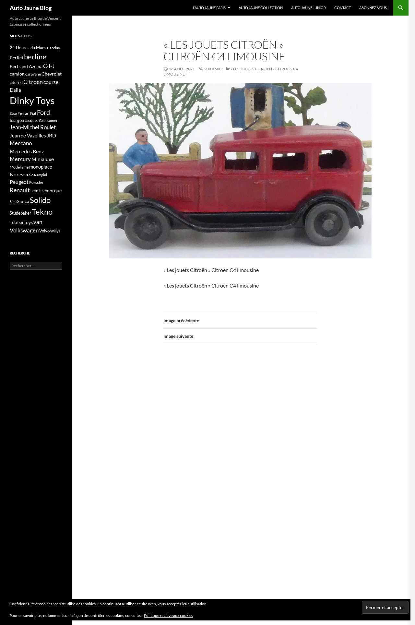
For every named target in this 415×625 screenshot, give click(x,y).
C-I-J (49, 66)
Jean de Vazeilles (28, 135)
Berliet (16, 57)
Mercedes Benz (27, 151)
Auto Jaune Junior (308, 8)
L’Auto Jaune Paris (209, 8)
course (50, 82)
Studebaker (20, 213)
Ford (43, 112)
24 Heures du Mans (28, 47)
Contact (342, 8)
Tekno (42, 211)
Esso (13, 113)
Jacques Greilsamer (41, 120)
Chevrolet (52, 74)
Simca (23, 201)
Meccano (21, 143)
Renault (20, 190)
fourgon (17, 120)
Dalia (15, 90)
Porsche (36, 182)
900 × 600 (212, 68)
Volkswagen (24, 230)
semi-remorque (46, 190)
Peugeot (19, 182)
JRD (51, 135)
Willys (55, 231)
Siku (13, 201)
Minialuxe (42, 159)
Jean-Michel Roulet (33, 127)
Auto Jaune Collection (261, 8)
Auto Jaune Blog (31, 7)
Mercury (20, 159)
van (37, 221)
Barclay (53, 47)
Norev (17, 174)
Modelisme (19, 167)
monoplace (40, 167)
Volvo (44, 230)
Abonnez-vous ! (374, 8)
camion (17, 74)
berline (35, 56)
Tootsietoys (21, 222)
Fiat (33, 113)
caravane (33, 74)
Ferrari (24, 113)
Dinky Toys (32, 100)
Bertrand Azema (26, 66)
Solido (40, 200)
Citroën (33, 81)
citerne (16, 82)
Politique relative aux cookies (168, 615)
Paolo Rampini (35, 175)
